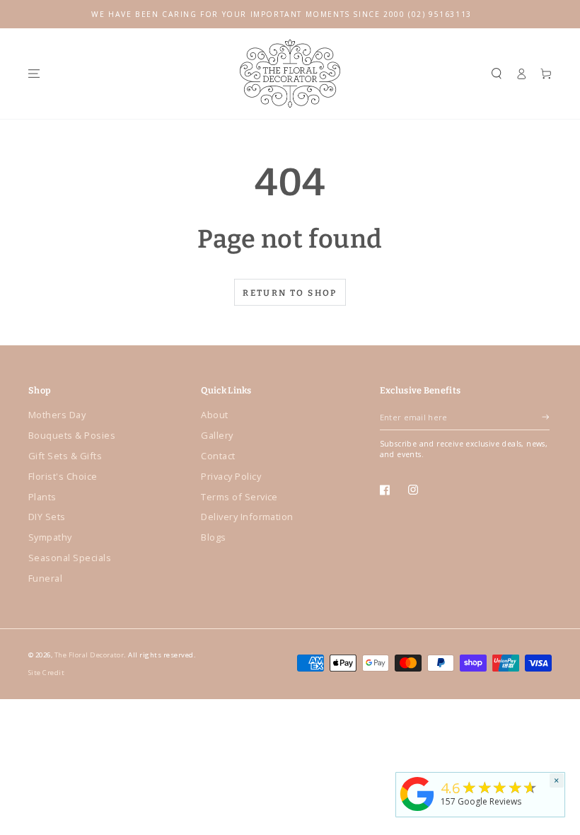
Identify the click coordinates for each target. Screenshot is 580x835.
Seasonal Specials (69, 557)
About (214, 414)
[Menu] (33, 73)
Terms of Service (239, 496)
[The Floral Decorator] (417, 811)
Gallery (217, 435)
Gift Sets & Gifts (65, 455)
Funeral (45, 578)
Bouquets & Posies (71, 435)
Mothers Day (57, 414)
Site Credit (46, 672)
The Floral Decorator (89, 655)
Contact (218, 455)
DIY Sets (47, 516)
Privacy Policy (231, 476)
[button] (496, 73)
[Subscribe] (545, 417)
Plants (42, 496)
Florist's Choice (63, 476)
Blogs (213, 537)
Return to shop (290, 293)
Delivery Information (247, 516)
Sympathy (50, 537)
